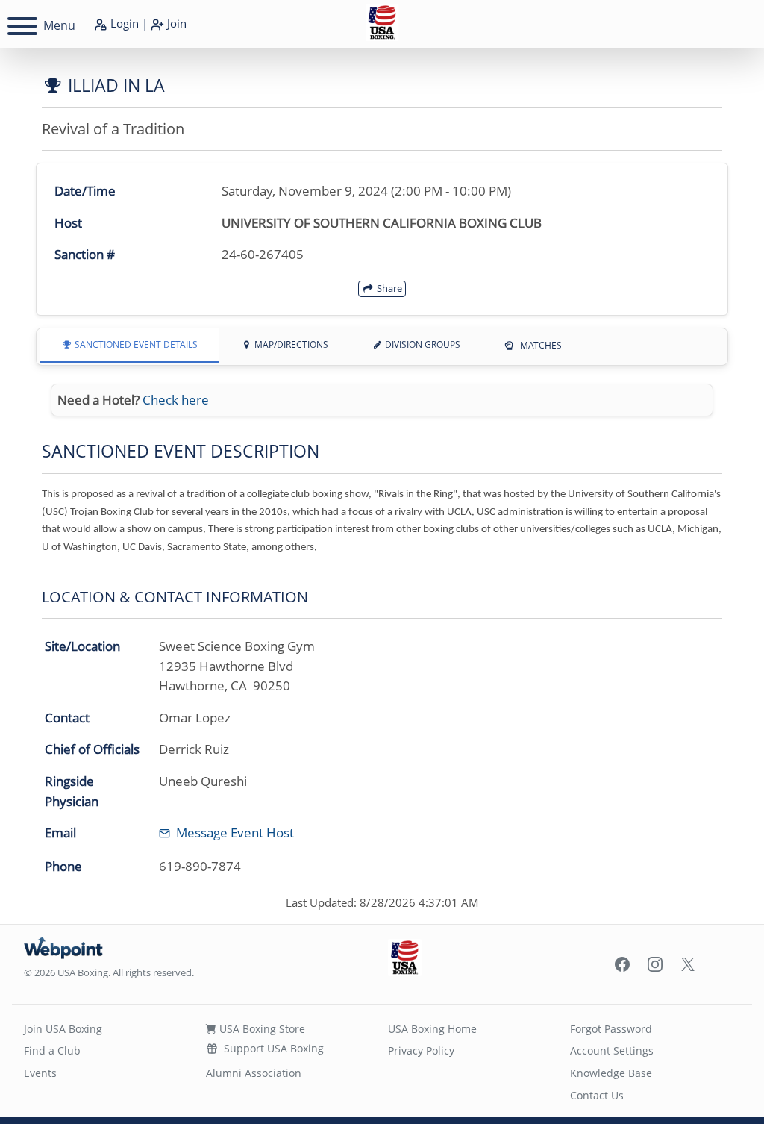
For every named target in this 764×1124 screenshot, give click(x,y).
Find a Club (52, 1050)
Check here (176, 399)
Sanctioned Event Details (135, 344)
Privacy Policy (421, 1050)
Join (175, 23)
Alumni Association (253, 1073)
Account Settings (612, 1050)
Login (123, 23)
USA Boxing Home (432, 1029)
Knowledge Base (611, 1073)
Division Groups (421, 344)
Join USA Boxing (63, 1029)
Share (388, 288)
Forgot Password (611, 1029)
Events (40, 1073)
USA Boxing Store (260, 1029)
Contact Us (597, 1095)
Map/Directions (290, 344)
